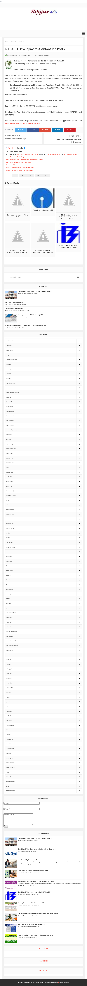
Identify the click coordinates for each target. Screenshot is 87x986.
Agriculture (9, 346)
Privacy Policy (9, 5)
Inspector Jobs (10, 514)
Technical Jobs (10, 739)
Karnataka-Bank (10, 547)
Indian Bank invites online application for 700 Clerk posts (43, 252)
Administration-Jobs (12, 341)
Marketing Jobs (10, 580)
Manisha (20, 148)
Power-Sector (10, 627)
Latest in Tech (43, 948)
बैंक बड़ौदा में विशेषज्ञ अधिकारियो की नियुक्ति (15, 139)
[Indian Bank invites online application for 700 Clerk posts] (43, 235)
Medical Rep (9, 589)
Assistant (40, 56)
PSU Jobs (8, 660)
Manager (8, 575)
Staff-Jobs (9, 716)
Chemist (8, 397)
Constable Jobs (10, 416)
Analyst (8, 355)
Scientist (8, 692)
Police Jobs (9, 622)
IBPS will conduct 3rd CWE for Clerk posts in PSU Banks (68, 247)
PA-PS (7, 608)
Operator (8, 603)
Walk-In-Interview (11, 777)
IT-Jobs (8, 538)
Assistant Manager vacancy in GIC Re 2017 (31, 924)
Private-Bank (9, 636)
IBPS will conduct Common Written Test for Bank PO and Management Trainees (68, 217)
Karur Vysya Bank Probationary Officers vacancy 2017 (35, 935)
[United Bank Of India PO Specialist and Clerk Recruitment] (17, 235)
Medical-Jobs (9, 594)
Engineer (8, 439)
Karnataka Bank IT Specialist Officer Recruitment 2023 (36, 881)
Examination (9, 453)
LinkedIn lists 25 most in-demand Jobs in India (33, 871)
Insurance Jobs (10, 524)
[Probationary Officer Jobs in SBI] (43, 198)
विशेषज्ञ (7, 786)
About (1, 5)
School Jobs (9, 688)
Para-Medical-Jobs (11, 613)
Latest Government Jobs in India (27, 154)
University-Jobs (10, 767)
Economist (9, 435)
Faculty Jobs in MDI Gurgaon (14, 309)
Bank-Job (8, 378)
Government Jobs (11, 491)
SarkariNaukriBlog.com (54, 154)
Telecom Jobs (10, 749)
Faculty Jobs (9, 472)
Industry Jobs (9, 505)
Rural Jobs (8, 678)
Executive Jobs (10, 458)
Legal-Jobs (9, 561)
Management (9, 571)
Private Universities (11, 632)
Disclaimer (23, 5)
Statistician (9, 721)
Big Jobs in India (33, 982)
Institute (8, 519)
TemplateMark (65, 982)
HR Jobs (8, 500)
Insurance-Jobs (10, 528)
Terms (16, 5)
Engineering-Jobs (11, 449)
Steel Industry (10, 725)
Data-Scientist (10, 425)
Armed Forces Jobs (11, 360)
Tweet (21, 130)
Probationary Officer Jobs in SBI (43, 210)
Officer (8, 599)
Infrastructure (10, 510)
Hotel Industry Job (11, 496)
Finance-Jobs (9, 486)
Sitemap (30, 5)
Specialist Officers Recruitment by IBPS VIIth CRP (34, 892)
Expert (7, 467)
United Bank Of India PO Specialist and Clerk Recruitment (17, 252)
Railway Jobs (9, 669)
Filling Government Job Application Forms (19, 162)
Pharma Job (9, 617)
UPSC (7, 772)
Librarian (8, 566)
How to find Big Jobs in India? (27, 860)
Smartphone (43, 961)
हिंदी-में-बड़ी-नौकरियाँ (10, 791)
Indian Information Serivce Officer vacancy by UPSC (35, 292)
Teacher (8, 735)
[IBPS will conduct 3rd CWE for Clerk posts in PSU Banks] (68, 233)
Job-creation (9, 542)
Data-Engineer (10, 421)
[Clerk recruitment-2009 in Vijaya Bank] (17, 200)
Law (7, 552)
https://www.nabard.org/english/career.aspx (22, 124)
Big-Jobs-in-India (10, 383)
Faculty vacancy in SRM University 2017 (30, 315)
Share (33, 130)
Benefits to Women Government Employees (20, 170)
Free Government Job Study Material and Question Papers (24, 160)
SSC (7, 707)
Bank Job (46, 56)
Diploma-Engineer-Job (12, 430)
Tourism (8, 753)
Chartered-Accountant (12, 392)
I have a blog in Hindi (70, 154)
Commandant (10, 411)
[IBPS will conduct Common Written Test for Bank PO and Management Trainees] (68, 200)
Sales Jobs (9, 683)
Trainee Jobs (9, 758)
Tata (7, 730)
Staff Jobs (9, 711)
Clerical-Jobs (9, 407)
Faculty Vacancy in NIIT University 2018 (31, 903)
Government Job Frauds (13, 165)
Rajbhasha (9, 674)
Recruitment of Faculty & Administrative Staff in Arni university (25, 326)
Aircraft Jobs (9, 350)
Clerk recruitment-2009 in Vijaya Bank (17, 216)
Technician (9, 744)
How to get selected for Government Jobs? (20, 168)
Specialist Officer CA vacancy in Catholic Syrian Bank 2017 (37, 849)
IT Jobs (8, 533)
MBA (7, 585)
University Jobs (10, 763)
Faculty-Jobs (9, 477)
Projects (8, 655)
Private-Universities (11, 641)
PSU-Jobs (8, 664)
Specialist (8, 702)
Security (8, 697)
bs (6, 388)
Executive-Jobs (10, 463)
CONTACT (36, 5)
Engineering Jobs (10, 444)
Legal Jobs (9, 557)
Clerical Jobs (9, 402)
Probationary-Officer (12, 646)
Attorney (8, 369)
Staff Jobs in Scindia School (14, 302)
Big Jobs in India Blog (17, 157)
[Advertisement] (39, 23)
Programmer (9, 650)
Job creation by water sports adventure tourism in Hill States (38, 914)
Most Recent (43, 971)
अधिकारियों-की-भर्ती (10, 782)
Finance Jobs (9, 482)
